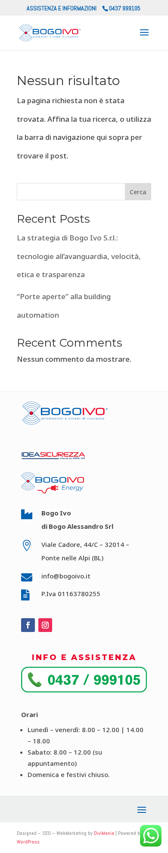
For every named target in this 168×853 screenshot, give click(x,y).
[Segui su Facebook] (28, 625)
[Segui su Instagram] (45, 625)
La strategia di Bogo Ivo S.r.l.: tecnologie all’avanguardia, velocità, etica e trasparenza (79, 256)
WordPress (28, 841)
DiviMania (104, 833)
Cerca (138, 192)
